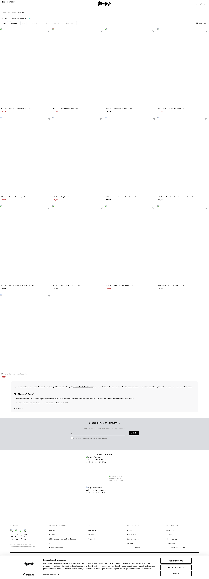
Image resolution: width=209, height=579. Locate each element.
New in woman (133, 539)
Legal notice (170, 531)
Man (4, 2)
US (89, 526)
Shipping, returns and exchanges (62, 539)
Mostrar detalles (49, 575)
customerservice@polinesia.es (22, 547)
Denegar (176, 574)
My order (52, 535)
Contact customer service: (21, 544)
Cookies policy (171, 535)
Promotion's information (175, 548)
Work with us (93, 539)
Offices (91, 535)
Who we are (93, 531)
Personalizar (174, 567)
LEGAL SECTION (172, 526)
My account (54, 543)
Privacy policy (171, 539)
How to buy (53, 531)
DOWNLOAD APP (104, 454)
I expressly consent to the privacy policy (90, 438)
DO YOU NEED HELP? (58, 526)
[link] (83, 387)
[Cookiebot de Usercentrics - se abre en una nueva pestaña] (28, 574)
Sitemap (130, 543)
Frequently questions (58, 548)
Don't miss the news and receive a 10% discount (104, 428)
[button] (198, 23)
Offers (129, 531)
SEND (133, 433)
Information (170, 543)
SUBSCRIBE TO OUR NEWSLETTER (104, 423)
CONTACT (14, 526)
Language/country (134, 548)
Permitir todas (176, 561)
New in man (131, 535)
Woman (12, 2)
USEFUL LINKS (133, 526)
